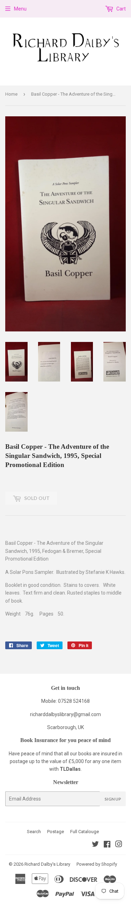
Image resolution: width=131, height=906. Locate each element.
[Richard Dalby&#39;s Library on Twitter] (95, 845)
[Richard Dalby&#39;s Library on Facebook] (107, 845)
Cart (120, 9)
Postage (55, 831)
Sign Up (112, 799)
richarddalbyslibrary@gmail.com (65, 714)
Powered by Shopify (97, 864)
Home (11, 94)
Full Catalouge (84, 831)
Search (34, 831)
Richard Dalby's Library (47, 864)
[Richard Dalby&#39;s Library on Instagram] (118, 845)
